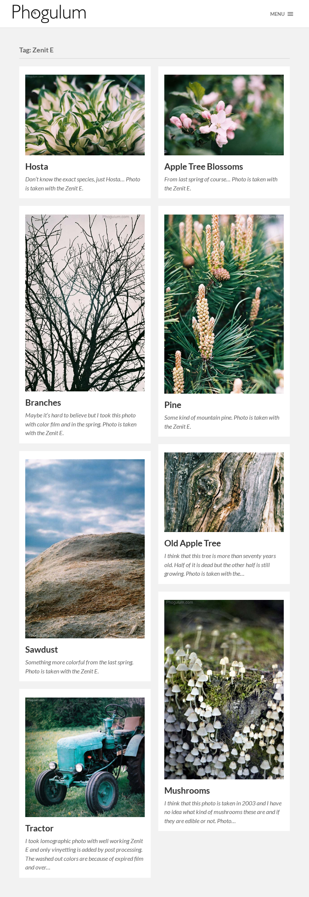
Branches (43, 402)
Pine (172, 405)
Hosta (36, 166)
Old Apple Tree (192, 543)
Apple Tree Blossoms (203, 166)
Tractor (39, 828)
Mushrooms (187, 790)
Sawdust (41, 649)
